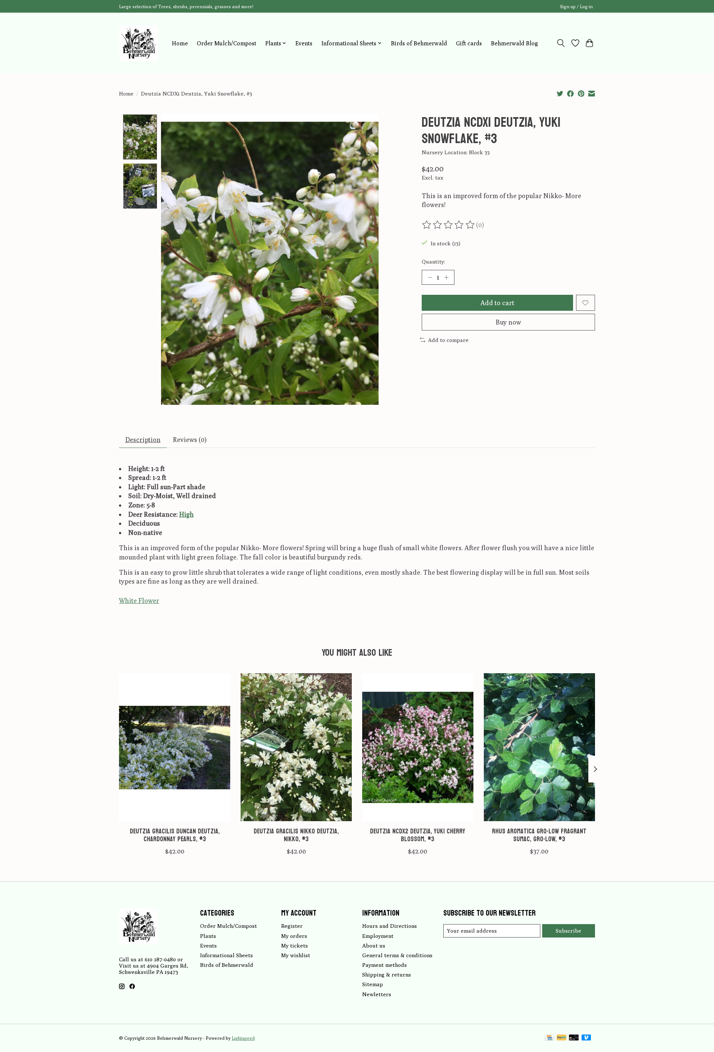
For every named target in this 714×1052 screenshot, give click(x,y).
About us (373, 945)
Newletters (376, 994)
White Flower (139, 600)
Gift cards (469, 43)
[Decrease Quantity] (430, 277)
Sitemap (372, 984)
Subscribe (568, 930)
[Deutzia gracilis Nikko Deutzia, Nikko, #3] (296, 747)
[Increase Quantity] (446, 277)
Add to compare (448, 340)
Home (180, 43)
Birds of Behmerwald (419, 43)
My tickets (294, 945)
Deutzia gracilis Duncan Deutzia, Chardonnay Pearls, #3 (175, 835)
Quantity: (433, 261)
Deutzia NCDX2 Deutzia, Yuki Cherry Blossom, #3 (417, 835)
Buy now (508, 322)
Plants (208, 936)
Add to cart (497, 303)
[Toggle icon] (561, 43)
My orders (294, 936)
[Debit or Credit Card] (574, 1038)
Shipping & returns (386, 974)
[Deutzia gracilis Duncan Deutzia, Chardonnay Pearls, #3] (174, 747)
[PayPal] (561, 1038)
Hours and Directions (389, 926)
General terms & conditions (397, 955)
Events (303, 43)
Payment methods (384, 965)
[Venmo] (586, 1038)
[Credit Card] (549, 1038)
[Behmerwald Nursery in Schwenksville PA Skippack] (138, 43)
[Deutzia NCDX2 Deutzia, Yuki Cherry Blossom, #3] (417, 747)
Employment (377, 936)
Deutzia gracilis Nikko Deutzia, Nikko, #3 (296, 835)
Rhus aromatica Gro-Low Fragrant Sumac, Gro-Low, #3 (539, 835)
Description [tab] (143, 439)
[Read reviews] (449, 225)
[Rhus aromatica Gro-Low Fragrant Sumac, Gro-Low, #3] (539, 747)
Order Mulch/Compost (226, 43)
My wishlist (295, 955)
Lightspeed (243, 1038)
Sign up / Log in (576, 6)
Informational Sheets (226, 955)
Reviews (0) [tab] (189, 439)
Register (292, 926)
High (186, 514)
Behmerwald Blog (514, 43)
